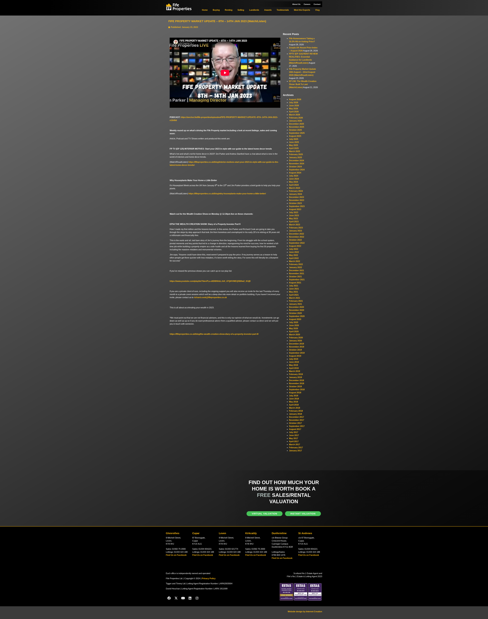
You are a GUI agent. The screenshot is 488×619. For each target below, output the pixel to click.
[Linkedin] (190, 598)
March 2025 (294, 151)
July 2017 (293, 432)
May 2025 (293, 145)
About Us (296, 4)
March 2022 (294, 261)
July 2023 (293, 212)
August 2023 (295, 209)
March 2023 (294, 225)
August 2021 (295, 283)
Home (205, 10)
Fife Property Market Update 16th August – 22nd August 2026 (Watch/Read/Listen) (302, 72)
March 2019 (294, 371)
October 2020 (295, 313)
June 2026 (294, 105)
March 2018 (294, 408)
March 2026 (294, 115)
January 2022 (295, 267)
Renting (228, 10)
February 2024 (296, 191)
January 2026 (295, 121)
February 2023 (296, 228)
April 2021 (294, 295)
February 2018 (296, 411)
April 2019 (294, 368)
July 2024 (293, 176)
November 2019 (296, 347)
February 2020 (296, 338)
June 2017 (294, 435)
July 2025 (293, 139)
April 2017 (294, 441)
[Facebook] (169, 598)
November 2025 (296, 127)
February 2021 (296, 301)
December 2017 (296, 417)
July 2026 (293, 102)
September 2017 (297, 426)
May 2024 (293, 182)
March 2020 (294, 334)
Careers (307, 4)
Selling (241, 10)
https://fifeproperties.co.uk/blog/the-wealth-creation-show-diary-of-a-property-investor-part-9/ (214, 334)
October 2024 (295, 167)
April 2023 (294, 221)
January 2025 (295, 157)
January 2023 (295, 231)
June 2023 (294, 215)
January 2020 (295, 341)
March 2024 (294, 188)
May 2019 (293, 365)
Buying (216, 10)
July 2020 (293, 322)
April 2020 (294, 331)
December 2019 (296, 344)
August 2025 (295, 136)
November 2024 (296, 163)
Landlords (254, 10)
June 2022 (294, 252)
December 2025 (296, 124)
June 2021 (294, 289)
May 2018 (293, 402)
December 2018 (296, 380)
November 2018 (296, 383)
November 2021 (296, 273)
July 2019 (293, 359)
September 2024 (297, 170)
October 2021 (295, 276)
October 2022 (295, 240)
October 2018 (295, 386)
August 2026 (295, 99)
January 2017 (295, 451)
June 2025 (294, 142)
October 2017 (295, 423)
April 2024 (294, 185)
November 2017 (296, 420)
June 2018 (294, 399)
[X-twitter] (176, 598)
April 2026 (294, 112)
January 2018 (295, 414)
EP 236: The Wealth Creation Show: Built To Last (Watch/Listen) (302, 84)
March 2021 (294, 298)
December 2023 (296, 197)
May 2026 (293, 109)
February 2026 (296, 118)
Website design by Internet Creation (305, 611)
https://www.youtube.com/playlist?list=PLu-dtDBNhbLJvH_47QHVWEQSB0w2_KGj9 (210, 281)
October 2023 (295, 203)
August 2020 (295, 319)
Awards (268, 10)
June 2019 (294, 362)
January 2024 (295, 194)
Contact (317, 4)
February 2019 (296, 374)
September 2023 (297, 206)
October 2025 (295, 130)
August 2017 (295, 429)
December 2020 (296, 307)
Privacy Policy (209, 578)
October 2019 (295, 350)
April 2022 (294, 258)
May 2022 (293, 255)
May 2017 (293, 438)
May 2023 (293, 218)
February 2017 (296, 447)
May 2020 (293, 328)
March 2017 (294, 444)
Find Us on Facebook (176, 555)
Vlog (317, 10)
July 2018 (293, 396)
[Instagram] (197, 598)
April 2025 (294, 148)
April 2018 (294, 405)
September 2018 (297, 389)
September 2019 (297, 353)
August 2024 (295, 173)
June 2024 (294, 179)
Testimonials (283, 10)
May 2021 (293, 292)
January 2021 (295, 304)
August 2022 (295, 246)
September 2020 (297, 316)
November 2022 (296, 237)
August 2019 (295, 356)
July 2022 (293, 249)
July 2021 (293, 286)
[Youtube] (183, 598)
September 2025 (297, 133)
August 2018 (295, 393)
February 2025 (296, 154)
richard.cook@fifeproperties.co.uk (210, 297)
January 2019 (295, 377)
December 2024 (296, 160)
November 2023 (296, 200)
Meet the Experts (302, 10)
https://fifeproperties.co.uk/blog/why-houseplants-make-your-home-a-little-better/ (227, 194)
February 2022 (296, 264)
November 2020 (296, 310)
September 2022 (297, 243)
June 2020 (294, 325)
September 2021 (297, 280)
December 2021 (296, 270)
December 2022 (296, 234)
